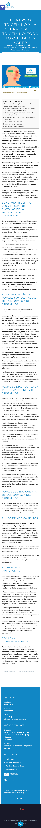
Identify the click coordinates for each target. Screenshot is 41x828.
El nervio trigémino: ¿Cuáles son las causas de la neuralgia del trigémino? (19, 109)
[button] (2, 7)
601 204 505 (8, 711)
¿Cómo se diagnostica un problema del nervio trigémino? (18, 114)
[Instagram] (20, 809)
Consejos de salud (8, 93)
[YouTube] (23, 809)
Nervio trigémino (9, 671)
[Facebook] (18, 809)
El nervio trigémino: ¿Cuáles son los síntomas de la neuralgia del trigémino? (20, 105)
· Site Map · (20, 799)
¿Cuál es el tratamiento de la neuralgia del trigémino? (20, 118)
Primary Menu (37, 5)
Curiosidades (22, 93)
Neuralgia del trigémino (26, 671)
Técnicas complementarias (14, 126)
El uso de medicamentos (13, 122)
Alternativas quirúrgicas (13, 124)
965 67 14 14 (8, 704)
